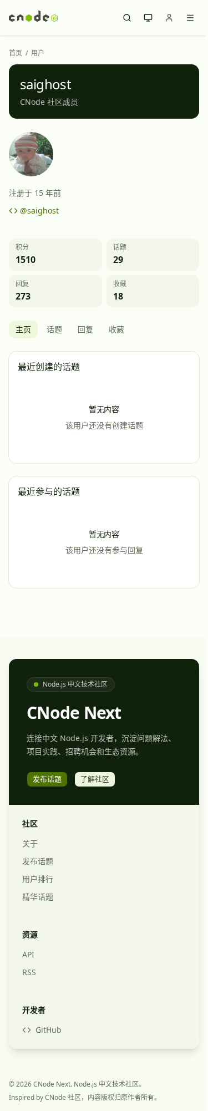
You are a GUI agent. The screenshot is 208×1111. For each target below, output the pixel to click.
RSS (29, 972)
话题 (54, 329)
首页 (15, 53)
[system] (148, 18)
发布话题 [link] (47, 779)
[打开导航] (190, 18)
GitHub (48, 1029)
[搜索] (127, 18)
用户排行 (37, 879)
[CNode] (33, 18)
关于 (30, 843)
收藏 (116, 329)
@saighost (39, 210)
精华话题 (37, 896)
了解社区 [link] (94, 779)
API (28, 954)
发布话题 (37, 861)
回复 (85, 329)
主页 (23, 329)
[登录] (169, 18)
